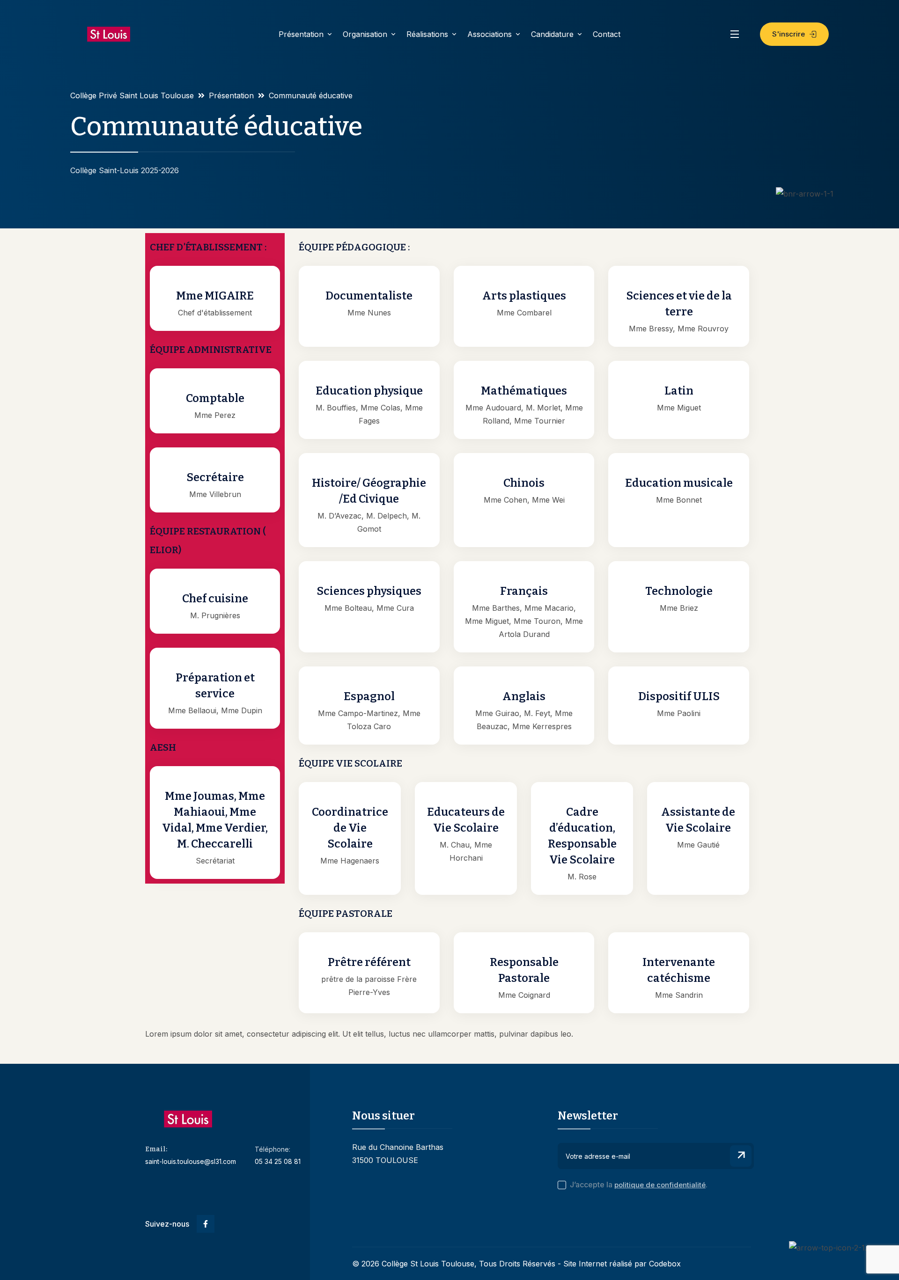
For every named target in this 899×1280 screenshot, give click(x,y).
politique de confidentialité (660, 1184)
